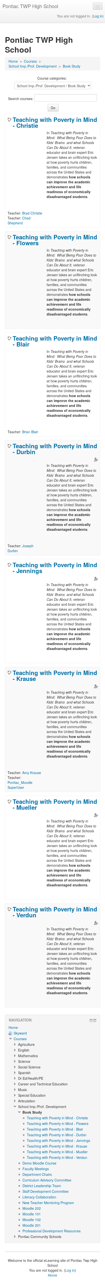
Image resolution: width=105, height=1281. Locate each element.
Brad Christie (32, 213)
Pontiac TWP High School (30, 6)
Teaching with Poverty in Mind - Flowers (55, 240)
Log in (98, 16)
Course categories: (52, 78)
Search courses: (21, 98)
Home (13, 1027)
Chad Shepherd (19, 220)
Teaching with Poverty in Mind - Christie (55, 122)
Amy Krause (31, 772)
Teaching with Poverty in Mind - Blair (55, 341)
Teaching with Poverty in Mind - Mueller (55, 804)
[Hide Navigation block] (91, 1020)
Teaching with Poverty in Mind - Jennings (55, 568)
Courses (20, 1038)
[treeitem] (52, 1027)
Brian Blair (30, 431)
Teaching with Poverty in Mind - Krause (55, 675)
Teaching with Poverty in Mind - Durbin (55, 449)
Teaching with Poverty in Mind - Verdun (55, 912)
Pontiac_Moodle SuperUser (20, 785)
